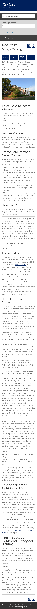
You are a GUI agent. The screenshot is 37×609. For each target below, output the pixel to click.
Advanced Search (7, 32)
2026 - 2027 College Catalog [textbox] (10, 16)
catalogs (7, 604)
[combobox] (18, 16)
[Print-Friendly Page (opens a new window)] (29, 46)
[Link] (5, 59)
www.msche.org (20, 264)
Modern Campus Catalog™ (22, 607)
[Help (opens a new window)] (33, 46)
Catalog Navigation (9, 38)
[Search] (34, 26)
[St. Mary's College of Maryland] (10, 6)
